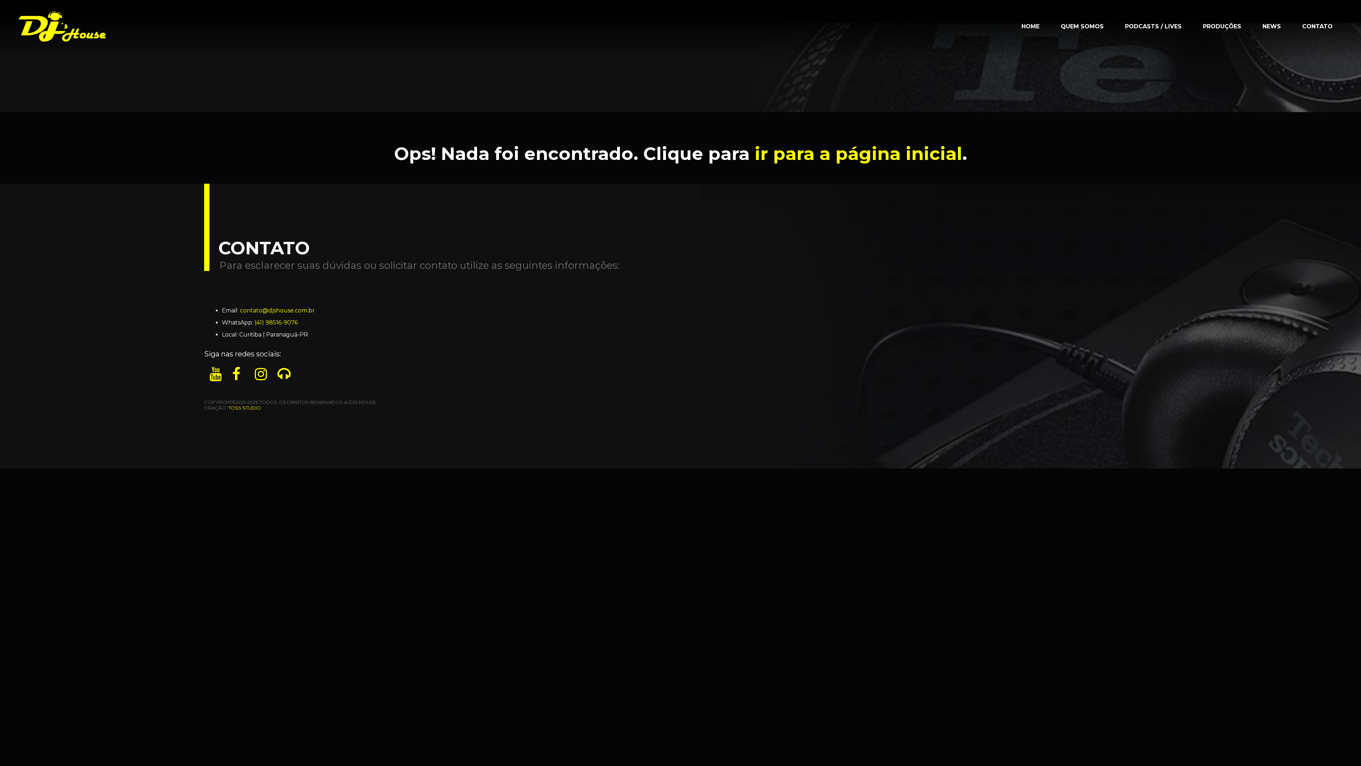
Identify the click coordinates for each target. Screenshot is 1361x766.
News (1271, 26)
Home (1030, 26)
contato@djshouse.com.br (277, 310)
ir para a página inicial (858, 154)
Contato (1317, 26)
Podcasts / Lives (1153, 26)
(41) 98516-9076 (276, 322)
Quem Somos (1082, 26)
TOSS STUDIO (244, 408)
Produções (1222, 26)
